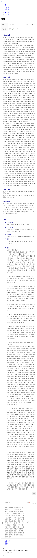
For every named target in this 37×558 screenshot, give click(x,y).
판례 (6, 545)
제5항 (26, 191)
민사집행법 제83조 (10, 191)
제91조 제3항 (20, 191)
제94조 (30, 191)
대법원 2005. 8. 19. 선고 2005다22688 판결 (17, 203)
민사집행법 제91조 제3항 (12, 79)
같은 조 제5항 (14, 85)
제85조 (18, 195)
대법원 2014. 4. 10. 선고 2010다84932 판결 (21, 364)
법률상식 (8, 541)
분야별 (7, 7)
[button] (10, 29)
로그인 (7, 543)
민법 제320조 (10, 197)
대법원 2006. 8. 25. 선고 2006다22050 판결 (19, 205)
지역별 (7, 9)
